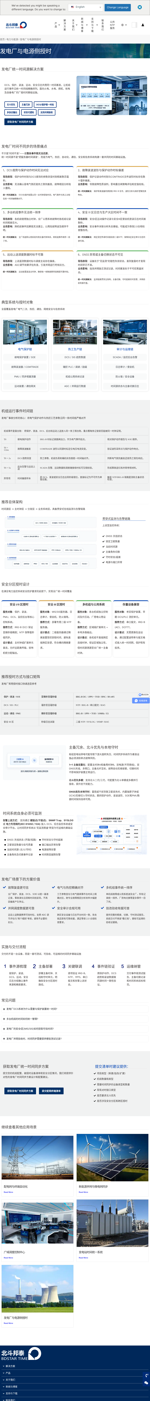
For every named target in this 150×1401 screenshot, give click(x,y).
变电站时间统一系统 (91, 1252)
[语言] (122, 25)
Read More (8, 1192)
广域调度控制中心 (14, 1252)
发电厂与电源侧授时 (16, 1317)
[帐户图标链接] (143, 25)
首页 (2, 39)
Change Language (117, 7)
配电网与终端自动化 (16, 1186)
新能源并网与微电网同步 (93, 1186)
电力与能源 (12, 39)
